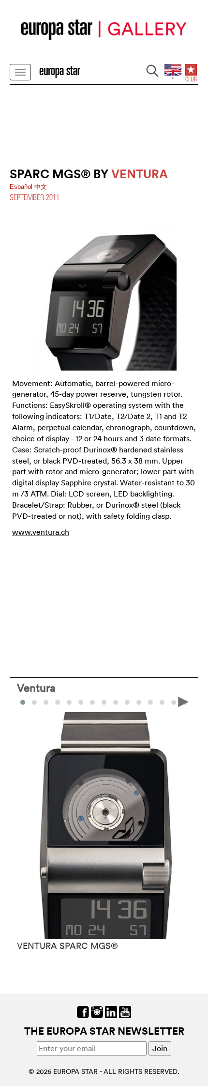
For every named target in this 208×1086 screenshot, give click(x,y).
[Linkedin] (111, 1011)
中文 (40, 186)
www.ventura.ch (40, 532)
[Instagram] (97, 1011)
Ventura (36, 687)
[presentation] (24, 701)
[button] (34, 702)
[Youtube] (125, 1011)
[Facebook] (83, 1011)
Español (22, 186)
